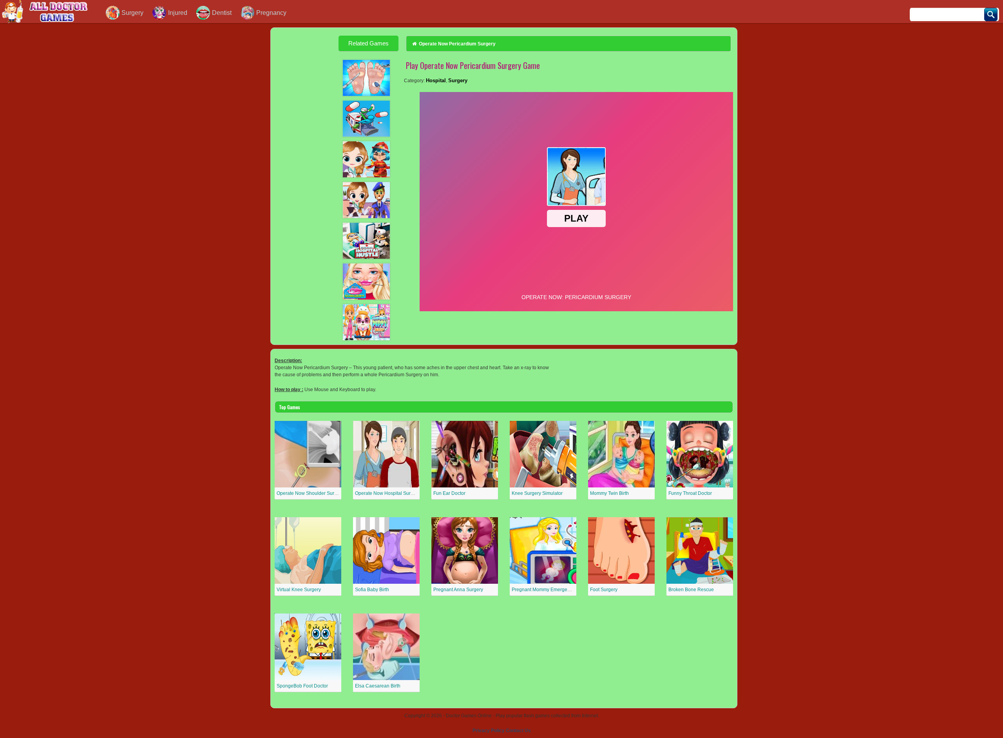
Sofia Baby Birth (372, 589)
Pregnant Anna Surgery (458, 589)
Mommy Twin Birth (609, 493)
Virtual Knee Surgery (299, 589)
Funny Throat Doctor (690, 493)
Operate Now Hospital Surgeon (388, 493)
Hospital (436, 80)
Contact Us (518, 730)
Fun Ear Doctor (449, 493)
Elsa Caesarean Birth (377, 686)
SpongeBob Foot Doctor (302, 686)
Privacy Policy (489, 730)
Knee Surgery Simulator (537, 493)
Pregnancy (271, 12)
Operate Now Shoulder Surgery (310, 493)
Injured (177, 12)
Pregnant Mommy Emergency (543, 589)
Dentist (222, 12)
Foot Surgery (603, 589)
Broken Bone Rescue (691, 589)
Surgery (132, 12)
